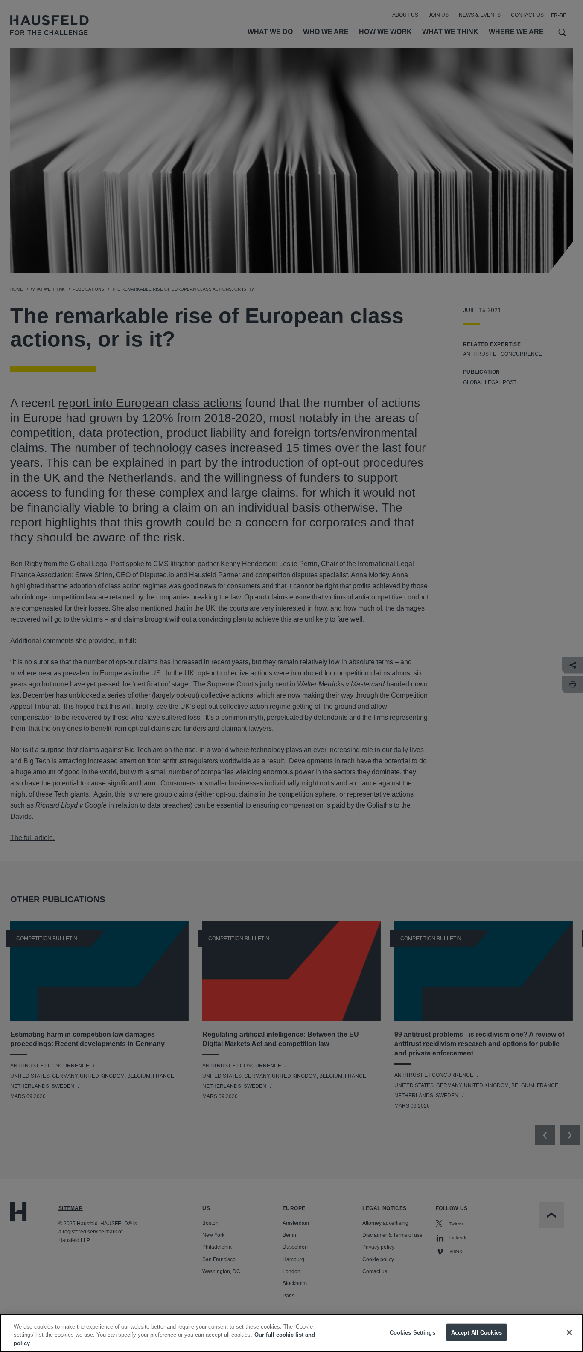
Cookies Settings (412, 1332)
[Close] (569, 1332)
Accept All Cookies (476, 1332)
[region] (291, 1333)
